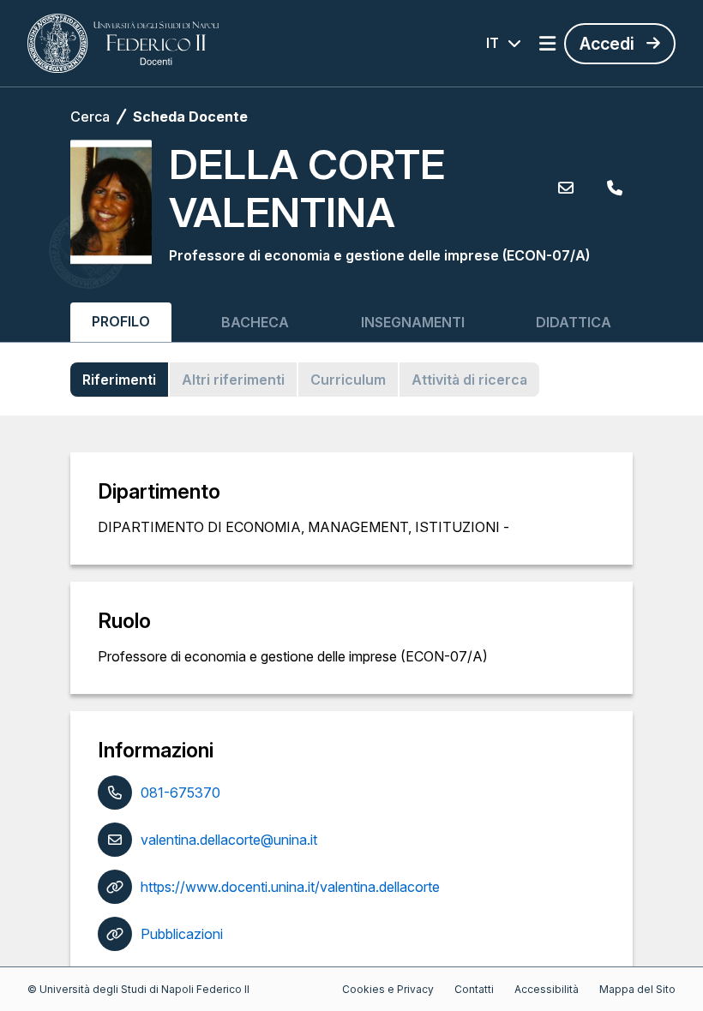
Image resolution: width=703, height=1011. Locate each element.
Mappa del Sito (637, 989)
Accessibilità (546, 989)
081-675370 (180, 792)
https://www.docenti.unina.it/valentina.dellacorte (290, 886)
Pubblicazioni (182, 933)
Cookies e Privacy (388, 989)
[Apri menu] (547, 44)
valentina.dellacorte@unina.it (229, 839)
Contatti (474, 989)
